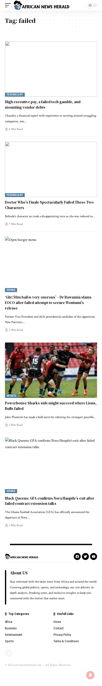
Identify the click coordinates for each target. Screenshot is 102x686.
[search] (79, 5)
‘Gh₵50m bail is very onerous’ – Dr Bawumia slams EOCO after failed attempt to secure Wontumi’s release (48, 303)
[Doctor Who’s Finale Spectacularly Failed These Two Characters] (51, 169)
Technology (15, 94)
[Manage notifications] (90, 675)
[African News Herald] (41, 5)
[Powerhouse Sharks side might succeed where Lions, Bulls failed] (51, 370)
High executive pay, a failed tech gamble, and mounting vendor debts (42, 104)
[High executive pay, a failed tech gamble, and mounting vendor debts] (51, 69)
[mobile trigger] (9, 5)
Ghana (11, 290)
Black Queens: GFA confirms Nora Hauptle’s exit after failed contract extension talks (49, 501)
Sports (11, 395)
